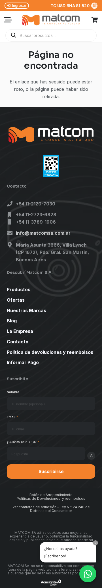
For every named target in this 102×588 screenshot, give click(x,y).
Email (12, 417)
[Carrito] (95, 20)
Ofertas (16, 300)
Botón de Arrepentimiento (51, 495)
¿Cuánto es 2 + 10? (23, 442)
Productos (18, 289)
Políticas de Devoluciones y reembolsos (51, 498)
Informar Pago (23, 362)
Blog (12, 321)
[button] (8, 19)
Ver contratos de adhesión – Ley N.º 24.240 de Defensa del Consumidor (51, 509)
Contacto (17, 342)
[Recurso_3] (51, 20)
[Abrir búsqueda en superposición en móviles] (51, 35)
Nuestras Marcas (26, 310)
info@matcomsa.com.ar (43, 233)
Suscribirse (51, 471)
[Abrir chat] (87, 573)
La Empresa (20, 331)
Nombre (13, 392)
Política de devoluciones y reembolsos (50, 352)
